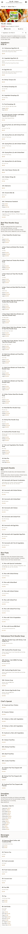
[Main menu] (2, 2)
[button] (14, 51)
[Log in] (25, 2)
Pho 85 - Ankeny (14, 1)
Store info (8, 29)
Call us (21, 29)
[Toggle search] (25, 32)
